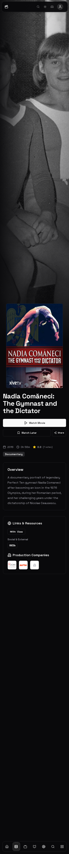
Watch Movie (37, 423)
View (16, 531)
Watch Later (29, 432)
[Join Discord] (52, 6)
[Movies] (16, 846)
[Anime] (34, 846)
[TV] (25, 846)
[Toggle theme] (45, 6)
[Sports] (43, 846)
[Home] (7, 846)
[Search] (52, 846)
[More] (62, 846)
